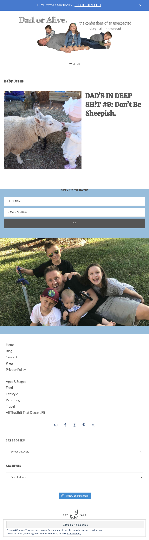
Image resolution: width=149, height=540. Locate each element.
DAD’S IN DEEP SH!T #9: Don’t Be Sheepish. (113, 104)
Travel (10, 406)
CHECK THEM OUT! (87, 5)
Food (9, 388)
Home (10, 345)
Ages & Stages (16, 382)
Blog (9, 351)
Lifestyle (12, 394)
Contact (11, 357)
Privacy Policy (16, 370)
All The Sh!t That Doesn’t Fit (25, 412)
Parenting (13, 400)
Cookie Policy (74, 533)
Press (10, 363)
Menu (76, 64)
